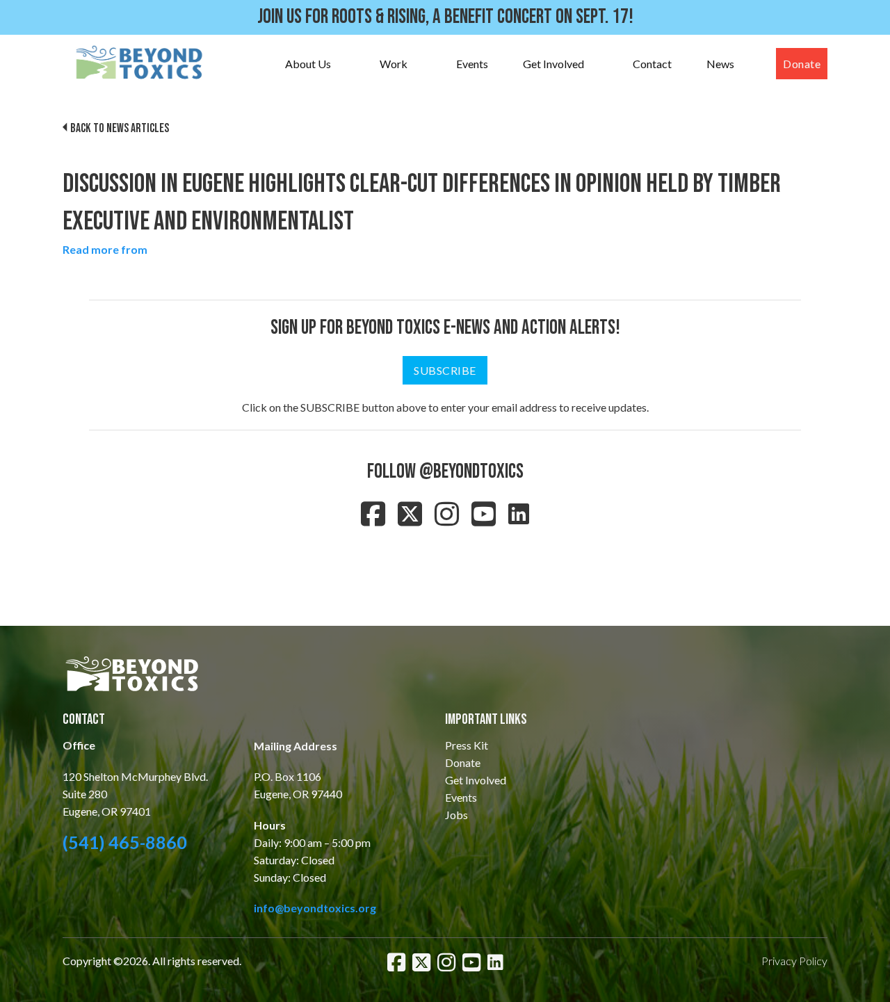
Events (472, 63)
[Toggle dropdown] (345, 64)
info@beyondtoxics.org (315, 907)
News (720, 63)
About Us (308, 63)
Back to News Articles (119, 128)
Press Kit (466, 745)
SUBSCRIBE (445, 370)
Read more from (105, 249)
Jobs (456, 814)
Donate (801, 63)
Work (393, 63)
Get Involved (553, 63)
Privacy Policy (794, 960)
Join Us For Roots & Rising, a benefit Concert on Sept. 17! (445, 17)
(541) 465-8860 (125, 842)
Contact (652, 63)
